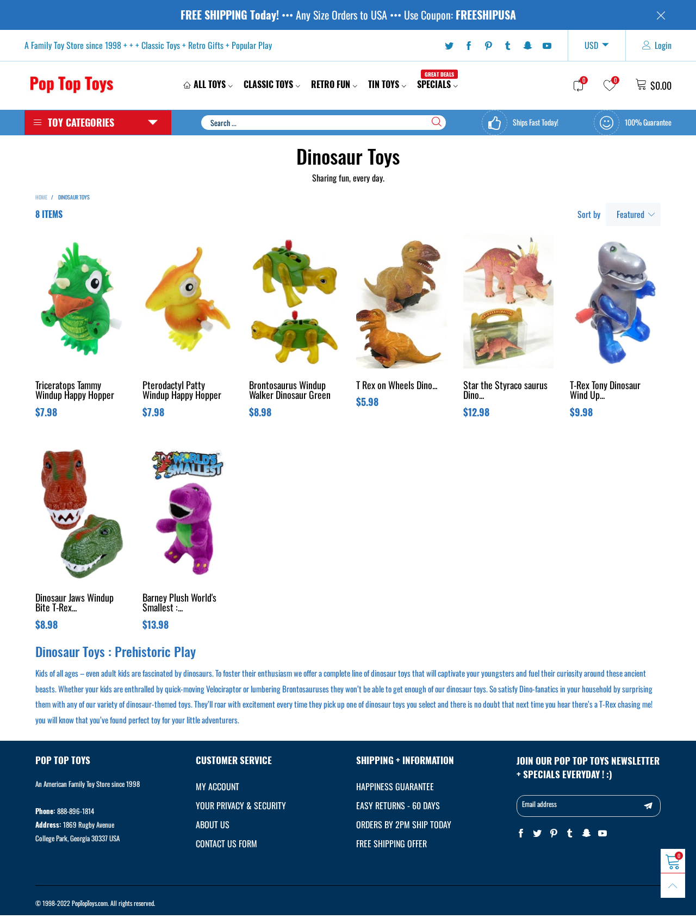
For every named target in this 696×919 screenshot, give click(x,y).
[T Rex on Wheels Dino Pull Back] (401, 301)
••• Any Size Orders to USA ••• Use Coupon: (348, 15)
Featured (630, 214)
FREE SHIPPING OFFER (391, 843)
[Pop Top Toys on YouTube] (602, 833)
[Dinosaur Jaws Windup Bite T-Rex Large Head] (80, 514)
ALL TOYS (210, 84)
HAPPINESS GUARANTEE (395, 786)
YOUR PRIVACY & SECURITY (241, 805)
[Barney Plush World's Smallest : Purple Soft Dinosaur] (187, 514)
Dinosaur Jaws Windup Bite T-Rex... (74, 603)
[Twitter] (449, 45)
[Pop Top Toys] (71, 83)
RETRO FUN (330, 84)
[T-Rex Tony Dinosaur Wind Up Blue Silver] (615, 301)
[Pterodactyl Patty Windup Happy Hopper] (187, 301)
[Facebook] (468, 45)
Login (663, 45)
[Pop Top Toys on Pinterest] (553, 833)
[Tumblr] (508, 45)
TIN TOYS (383, 84)
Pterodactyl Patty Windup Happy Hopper (181, 391)
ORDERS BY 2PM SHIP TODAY (403, 824)
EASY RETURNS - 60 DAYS (398, 805)
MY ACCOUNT (217, 786)
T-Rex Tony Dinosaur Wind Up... (605, 391)
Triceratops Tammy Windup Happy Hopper (74, 391)
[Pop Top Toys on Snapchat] (586, 833)
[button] (648, 806)
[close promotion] (660, 15)
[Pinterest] (488, 45)
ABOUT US (212, 824)
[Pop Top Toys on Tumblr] (570, 833)
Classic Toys (268, 84)
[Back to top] (673, 885)
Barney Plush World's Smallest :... (179, 603)
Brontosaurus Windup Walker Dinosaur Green (290, 391)
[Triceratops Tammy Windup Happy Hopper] (80, 301)
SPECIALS (435, 84)
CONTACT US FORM (226, 843)
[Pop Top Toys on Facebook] (521, 833)
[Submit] (436, 121)
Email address (539, 803)
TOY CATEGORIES (81, 122)
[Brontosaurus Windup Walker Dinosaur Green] (294, 301)
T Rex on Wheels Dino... (396, 386)
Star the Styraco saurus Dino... (505, 391)
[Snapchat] (527, 45)
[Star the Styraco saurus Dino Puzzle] (508, 301)
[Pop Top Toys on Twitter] (537, 833)
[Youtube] (547, 45)
